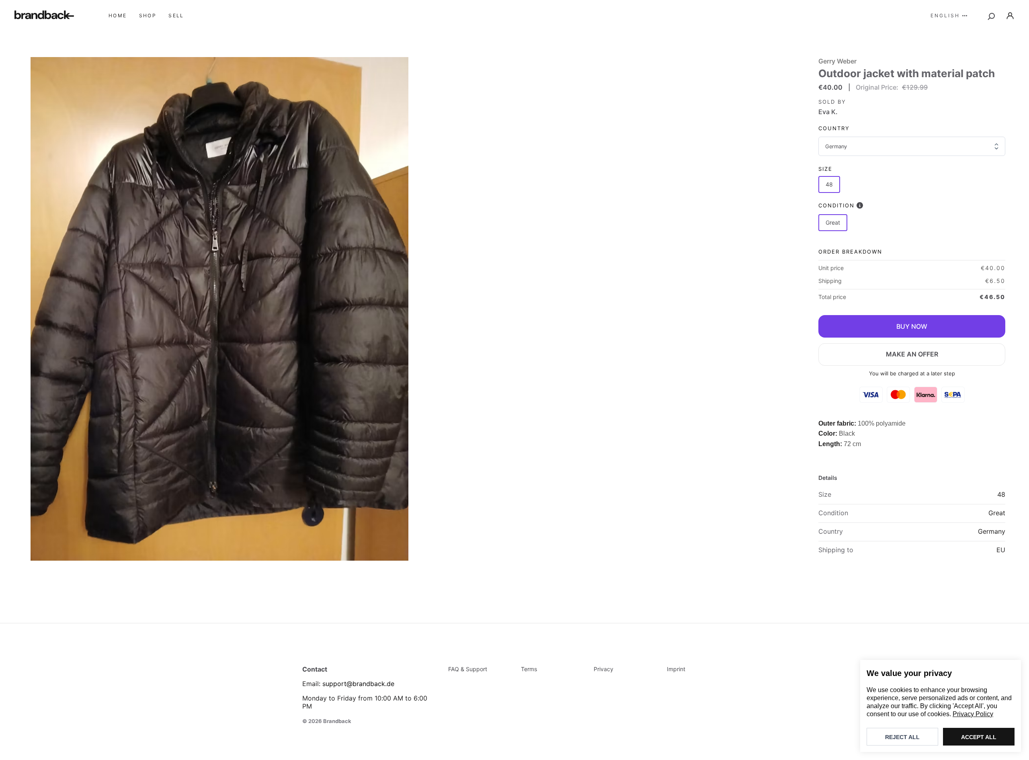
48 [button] (829, 184)
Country (834, 128)
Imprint (676, 669)
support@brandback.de (358, 684)
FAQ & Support (467, 669)
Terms (529, 669)
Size (825, 169)
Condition (836, 205)
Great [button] (833, 222)
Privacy (603, 669)
